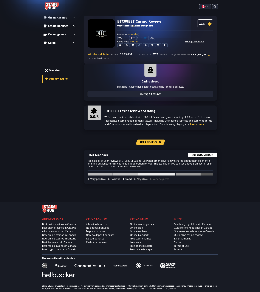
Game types (127, 42)
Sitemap (178, 249)
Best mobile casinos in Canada (59, 246)
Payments (128, 34)
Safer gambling (182, 239)
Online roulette (138, 231)
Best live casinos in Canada (57, 242)
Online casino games (142, 224)
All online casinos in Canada (58, 231)
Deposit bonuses (95, 231)
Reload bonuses (95, 239)
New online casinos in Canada (59, 235)
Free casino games (140, 239)
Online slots (137, 228)
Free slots (135, 242)
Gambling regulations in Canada (192, 224)
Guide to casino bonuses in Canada (194, 231)
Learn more (197, 124)
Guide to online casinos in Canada (193, 228)
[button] (209, 54)
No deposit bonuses (97, 228)
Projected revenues (180, 55)
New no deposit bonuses (100, 235)
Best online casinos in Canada (59, 224)
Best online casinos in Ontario (59, 228)
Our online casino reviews (188, 235)
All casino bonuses (96, 224)
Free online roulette (141, 246)
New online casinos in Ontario (59, 239)
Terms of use (181, 246)
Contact (178, 242)
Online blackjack (139, 235)
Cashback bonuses (96, 242)
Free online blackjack (142, 249)
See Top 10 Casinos (194, 41)
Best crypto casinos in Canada (59, 249)
